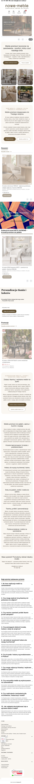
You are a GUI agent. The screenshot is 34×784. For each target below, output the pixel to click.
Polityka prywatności (5, 748)
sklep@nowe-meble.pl (17, 566)
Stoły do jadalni (25, 62)
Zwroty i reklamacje (5, 745)
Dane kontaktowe (4, 724)
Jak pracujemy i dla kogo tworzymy (8, 727)
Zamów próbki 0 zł (23, 139)
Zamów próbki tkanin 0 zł (17, 409)
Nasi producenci (4, 729)
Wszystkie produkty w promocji (8, 326)
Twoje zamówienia (5, 764)
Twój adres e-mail (5, 307)
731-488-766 (17, 567)
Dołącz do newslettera (9, 311)
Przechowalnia (4, 767)
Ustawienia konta (4, 766)
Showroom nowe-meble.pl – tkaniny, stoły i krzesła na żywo (13, 733)
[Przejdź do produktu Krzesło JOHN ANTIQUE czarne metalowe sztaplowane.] (17, 344)
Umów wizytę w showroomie (17, 404)
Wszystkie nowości (5, 151)
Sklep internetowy (15, 782)
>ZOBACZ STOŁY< (17, 221)
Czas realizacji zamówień (6, 744)
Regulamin (3, 750)
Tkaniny (2, 742)
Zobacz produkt (7, 195)
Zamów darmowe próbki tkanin (7, 739)
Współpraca (3, 730)
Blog (2, 747)
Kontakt (2, 732)
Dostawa (3, 755)
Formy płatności (4, 757)
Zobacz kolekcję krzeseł (11, 62)
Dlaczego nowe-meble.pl (6, 726)
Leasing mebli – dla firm (6, 758)
